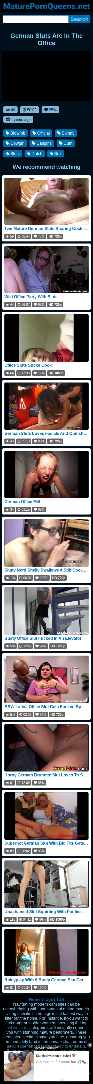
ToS (60, 999)
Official (43, 133)
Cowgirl (17, 143)
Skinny (67, 133)
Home (35, 999)
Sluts (14, 153)
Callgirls (43, 143)
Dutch (36, 153)
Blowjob (17, 133)
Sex (57, 153)
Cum (67, 143)
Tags (48, 999)
